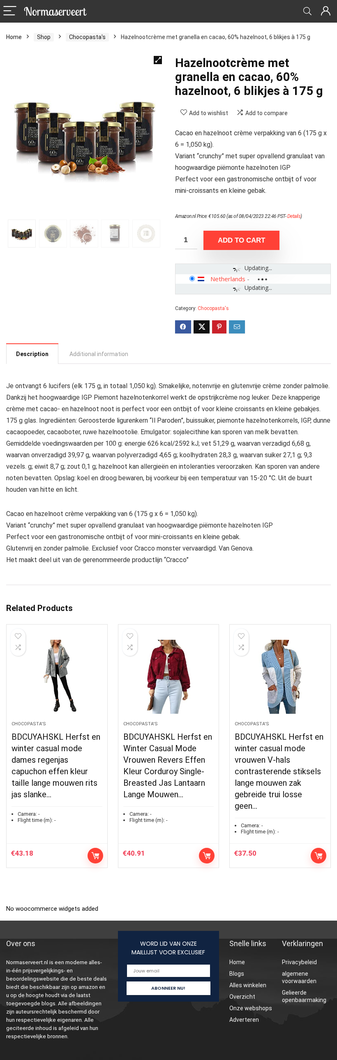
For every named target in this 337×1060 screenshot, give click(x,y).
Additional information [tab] (98, 354)
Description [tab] (32, 354)
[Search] (307, 11)
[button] (158, 60)
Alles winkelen (247, 985)
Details (294, 216)
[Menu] (10, 11)
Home (14, 37)
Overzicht (242, 996)
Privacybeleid (299, 962)
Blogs (236, 973)
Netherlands (227, 279)
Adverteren (244, 1019)
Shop (44, 37)
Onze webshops (250, 1008)
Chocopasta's (87, 37)
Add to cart (241, 240)
